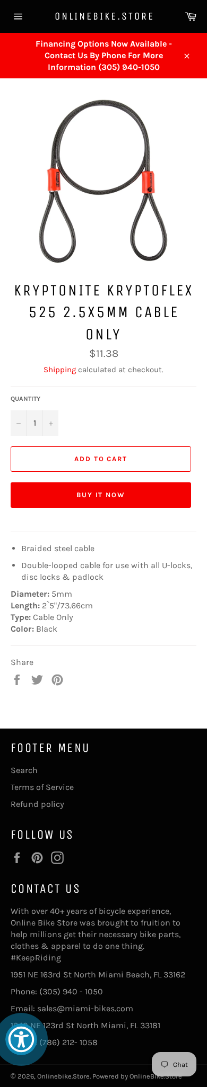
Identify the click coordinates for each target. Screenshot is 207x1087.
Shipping (60, 369)
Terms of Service (42, 787)
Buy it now (101, 495)
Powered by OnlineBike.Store (137, 1076)
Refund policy (37, 804)
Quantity (25, 398)
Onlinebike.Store (104, 16)
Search (24, 770)
